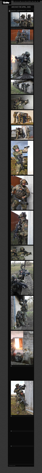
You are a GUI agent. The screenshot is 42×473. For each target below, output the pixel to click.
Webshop (16, 1)
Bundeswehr (20, 1)
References (35, 1)
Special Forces (25, 1)
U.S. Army (23, 1)
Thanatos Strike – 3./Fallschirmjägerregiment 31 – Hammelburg (21, 10)
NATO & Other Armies (29, 1)
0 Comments (18, 11)
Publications (32, 1)
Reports (18, 1)
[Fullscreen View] (39, 1)
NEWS (14, 1)
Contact (37, 1)
